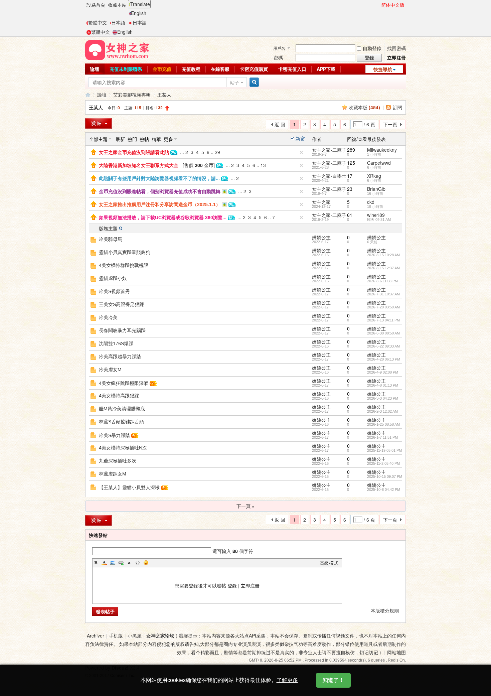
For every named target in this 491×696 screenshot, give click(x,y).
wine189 (376, 215)
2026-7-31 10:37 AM (383, 294)
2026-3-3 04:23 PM (382, 398)
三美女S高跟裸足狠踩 (121, 304)
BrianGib (376, 188)
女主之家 (321, 201)
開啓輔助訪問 (378, 5)
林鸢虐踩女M (112, 473)
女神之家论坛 (160, 635)
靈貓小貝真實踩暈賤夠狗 (124, 252)
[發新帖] (98, 123)
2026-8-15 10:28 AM (383, 255)
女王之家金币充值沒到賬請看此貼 (134, 152)
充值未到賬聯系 (126, 68)
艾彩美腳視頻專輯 (132, 94)
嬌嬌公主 (321, 237)
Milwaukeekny (382, 149)
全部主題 (98, 139)
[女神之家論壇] (117, 49)
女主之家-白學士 (329, 175)
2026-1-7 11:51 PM (382, 437)
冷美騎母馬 (110, 239)
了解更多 (287, 680)
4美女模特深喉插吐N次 (123, 447)
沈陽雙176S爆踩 (116, 343)
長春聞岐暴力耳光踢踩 (122, 330)
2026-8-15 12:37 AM (383, 268)
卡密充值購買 (254, 68)
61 (349, 215)
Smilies (146, 562)
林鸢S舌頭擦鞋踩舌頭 (121, 421)
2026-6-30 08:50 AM (383, 333)
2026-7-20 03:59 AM (383, 307)
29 (217, 152)
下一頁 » (245, 506)
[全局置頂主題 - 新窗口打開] (94, 151)
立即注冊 (396, 57)
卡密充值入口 (292, 68)
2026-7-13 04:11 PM (383, 320)
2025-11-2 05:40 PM (383, 463)
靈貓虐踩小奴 (113, 278)
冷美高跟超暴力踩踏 (120, 356)
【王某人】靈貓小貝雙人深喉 (129, 487)
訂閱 (397, 107)
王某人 (164, 94)
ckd (370, 201)
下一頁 (390, 124)
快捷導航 (382, 69)
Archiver (95, 635)
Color (104, 562)
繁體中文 (97, 22)
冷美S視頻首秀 (114, 291)
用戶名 (279, 48)
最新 (120, 139)
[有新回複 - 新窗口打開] (93, 239)
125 (351, 162)
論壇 (94, 68)
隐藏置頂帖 (301, 152)
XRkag (374, 175)
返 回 (280, 124)
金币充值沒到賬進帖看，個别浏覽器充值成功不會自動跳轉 (159, 191)
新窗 (300, 138)
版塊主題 (108, 228)
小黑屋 (135, 635)
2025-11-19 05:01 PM (384, 450)
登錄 (232, 585)
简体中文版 (392, 4)
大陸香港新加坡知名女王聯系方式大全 (138, 165)
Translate (140, 4)
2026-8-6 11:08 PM (382, 281)
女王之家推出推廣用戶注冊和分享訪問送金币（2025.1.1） (159, 204)
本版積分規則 (385, 610)
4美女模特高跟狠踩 (119, 395)
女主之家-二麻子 (329, 149)
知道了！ (333, 680)
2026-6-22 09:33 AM (383, 346)
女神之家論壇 (88, 95)
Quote (129, 562)
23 (349, 188)
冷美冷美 (108, 317)
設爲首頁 (96, 4)
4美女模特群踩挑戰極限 (123, 265)
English (138, 13)
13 (263, 165)
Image (112, 562)
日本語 (118, 22)
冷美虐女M (110, 369)
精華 (156, 139)
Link (121, 562)
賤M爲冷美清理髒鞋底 (122, 408)
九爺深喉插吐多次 (117, 460)
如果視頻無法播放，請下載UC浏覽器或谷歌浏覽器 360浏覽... (162, 217)
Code (137, 562)
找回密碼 (396, 48)
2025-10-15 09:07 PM (384, 476)
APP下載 (326, 68)
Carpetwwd (379, 162)
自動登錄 (372, 48)
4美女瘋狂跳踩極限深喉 (123, 383)
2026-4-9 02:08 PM (382, 372)
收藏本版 (364, 107)
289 (351, 149)
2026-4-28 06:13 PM (383, 359)
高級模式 (329, 562)
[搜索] (253, 82)
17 (349, 175)
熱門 (132, 139)
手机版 (116, 635)
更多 (168, 139)
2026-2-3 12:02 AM (382, 411)
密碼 (278, 57)
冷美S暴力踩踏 (114, 435)
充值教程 (191, 68)
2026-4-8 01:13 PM (382, 385)
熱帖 (144, 139)
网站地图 (396, 652)
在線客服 (220, 68)
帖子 (234, 82)
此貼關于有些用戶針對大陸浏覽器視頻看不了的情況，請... (159, 178)
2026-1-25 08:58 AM (383, 424)
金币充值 (162, 68)
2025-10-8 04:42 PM (383, 490)
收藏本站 (117, 4)
